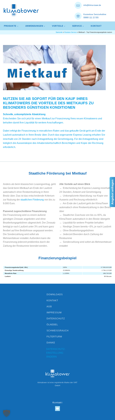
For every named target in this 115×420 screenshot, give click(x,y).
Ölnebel (52, 324)
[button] (6, 413)
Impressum (54, 312)
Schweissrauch (58, 330)
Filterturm (54, 336)
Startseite (59, 32)
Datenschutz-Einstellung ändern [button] (55, 353)
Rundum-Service (70, 32)
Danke (51, 342)
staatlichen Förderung (32, 199)
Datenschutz (56, 318)
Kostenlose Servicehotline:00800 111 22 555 (95, 16)
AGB (49, 306)
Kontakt (96, 26)
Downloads (55, 294)
